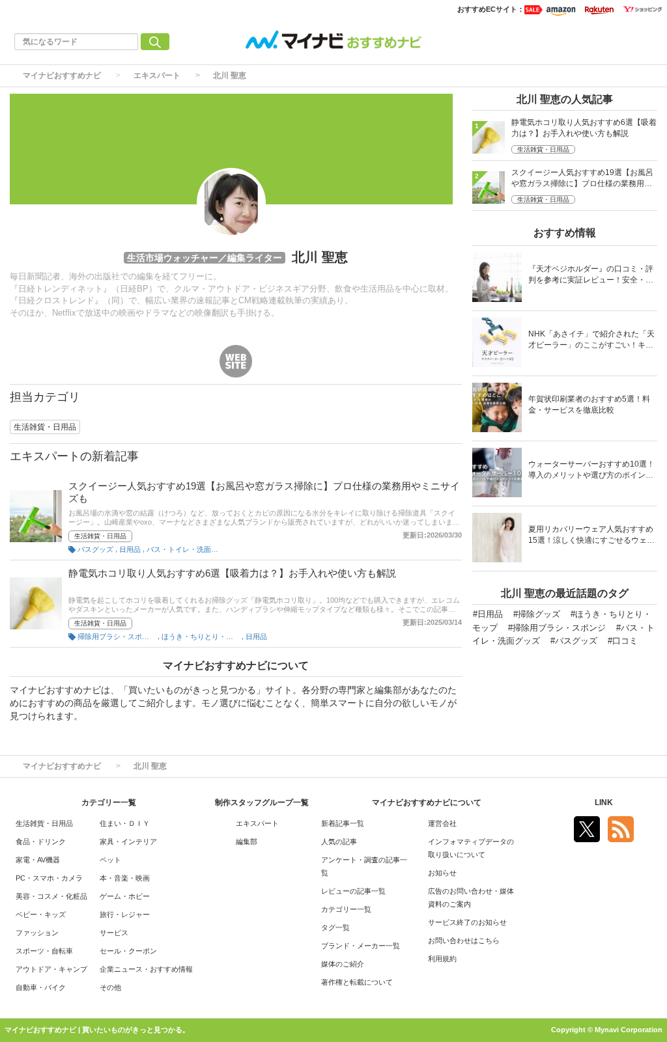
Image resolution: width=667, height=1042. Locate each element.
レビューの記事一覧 (353, 891)
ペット (110, 860)
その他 (110, 987)
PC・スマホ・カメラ (49, 878)
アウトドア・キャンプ (51, 969)
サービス (114, 933)
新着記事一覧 (342, 823)
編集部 (246, 841)
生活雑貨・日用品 (100, 536)
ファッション (37, 933)
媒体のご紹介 (342, 964)
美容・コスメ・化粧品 (51, 896)
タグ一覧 (335, 927)
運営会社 (442, 823)
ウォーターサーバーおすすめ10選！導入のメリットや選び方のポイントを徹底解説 (591, 470)
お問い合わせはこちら (464, 940)
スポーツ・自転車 (44, 951)
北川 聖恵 (229, 75)
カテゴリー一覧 (346, 909)
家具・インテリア (128, 841)
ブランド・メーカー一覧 (360, 946)
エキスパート (157, 75)
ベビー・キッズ (41, 914)
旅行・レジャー (125, 914)
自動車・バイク (41, 987)
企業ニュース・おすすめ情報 (146, 969)
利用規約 (442, 959)
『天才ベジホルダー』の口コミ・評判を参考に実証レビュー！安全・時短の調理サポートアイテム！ (590, 275)
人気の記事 (339, 841)
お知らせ (442, 873)
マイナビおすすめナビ (62, 75)
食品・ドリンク (41, 841)
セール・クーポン (128, 951)
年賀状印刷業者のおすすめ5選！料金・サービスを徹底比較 (589, 404)
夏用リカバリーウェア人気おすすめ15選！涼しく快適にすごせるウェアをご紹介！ (591, 536)
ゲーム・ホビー (125, 896)
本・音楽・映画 (125, 878)
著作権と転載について (357, 982)
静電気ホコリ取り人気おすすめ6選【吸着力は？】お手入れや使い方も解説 (232, 573)
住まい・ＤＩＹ (125, 823)
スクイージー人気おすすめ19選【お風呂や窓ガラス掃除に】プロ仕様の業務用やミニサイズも (582, 179)
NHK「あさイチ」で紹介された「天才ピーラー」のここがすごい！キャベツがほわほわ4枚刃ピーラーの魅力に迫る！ (591, 340)
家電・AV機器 (38, 860)
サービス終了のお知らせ (467, 922)
